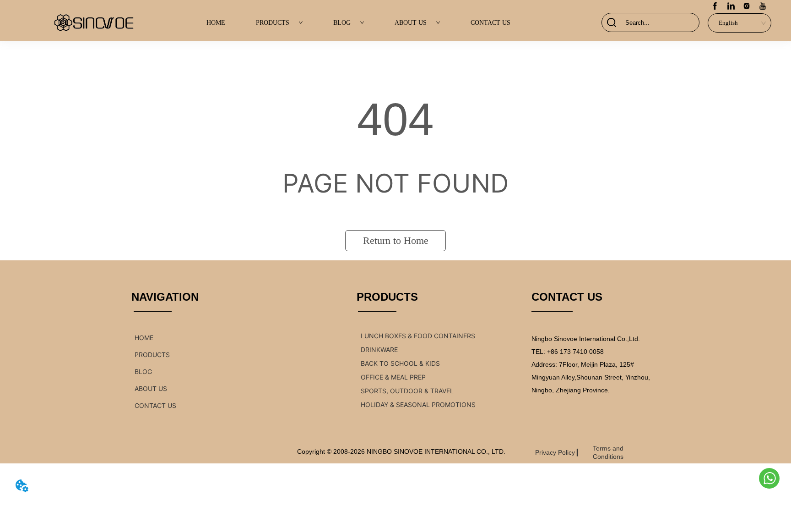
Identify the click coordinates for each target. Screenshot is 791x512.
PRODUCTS (272, 22)
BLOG (342, 22)
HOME (215, 22)
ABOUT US (411, 22)
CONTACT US (490, 22)
